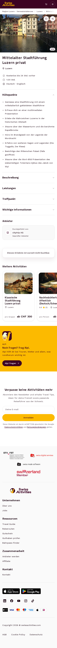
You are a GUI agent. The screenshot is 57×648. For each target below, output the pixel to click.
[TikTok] (32, 601)
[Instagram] (25, 601)
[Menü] (52, 4)
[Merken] (46, 18)
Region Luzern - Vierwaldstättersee (17, 11)
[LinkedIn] (4, 601)
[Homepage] (8, 4)
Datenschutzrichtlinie (14, 427)
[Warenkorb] (46, 4)
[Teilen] (52, 18)
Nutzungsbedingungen (36, 427)
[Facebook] (11, 601)
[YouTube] (18, 601)
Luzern (40, 11)
